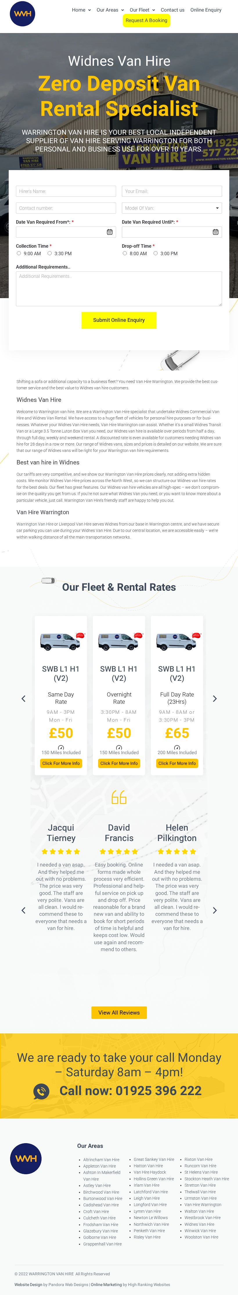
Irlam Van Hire (146, 1185)
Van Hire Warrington (203, 1204)
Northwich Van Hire (151, 1224)
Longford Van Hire (150, 1204)
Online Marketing (106, 1285)
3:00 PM (169, 253)
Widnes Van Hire (199, 1224)
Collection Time (34, 246)
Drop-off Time (138, 246)
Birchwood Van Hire (101, 1192)
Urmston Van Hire (201, 1198)
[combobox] (172, 208)
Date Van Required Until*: (150, 222)
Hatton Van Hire (148, 1165)
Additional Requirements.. (43, 267)
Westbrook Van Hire (203, 1217)
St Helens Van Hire (201, 1172)
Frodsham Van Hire (100, 1224)
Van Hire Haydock (150, 1172)
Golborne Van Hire (99, 1237)
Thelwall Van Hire (200, 1192)
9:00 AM (32, 253)
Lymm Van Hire (147, 1211)
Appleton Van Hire (99, 1166)
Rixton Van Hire (198, 1159)
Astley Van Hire (97, 1185)
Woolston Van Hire (201, 1237)
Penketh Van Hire (149, 1230)
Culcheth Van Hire (99, 1218)
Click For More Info (61, 763)
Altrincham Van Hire (101, 1159)
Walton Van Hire (199, 1211)
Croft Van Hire (96, 1211)
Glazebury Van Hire (100, 1231)
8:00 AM (138, 253)
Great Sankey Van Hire (154, 1159)
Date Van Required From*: (45, 222)
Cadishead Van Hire (101, 1205)
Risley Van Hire (147, 1237)
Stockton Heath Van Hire (207, 1179)
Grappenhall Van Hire (102, 1244)
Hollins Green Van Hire (154, 1179)
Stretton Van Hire (200, 1185)
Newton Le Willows (151, 1217)
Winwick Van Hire (200, 1230)
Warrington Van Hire (35, 524)
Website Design (28, 1285)
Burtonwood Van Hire (102, 1198)
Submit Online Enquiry (119, 320)
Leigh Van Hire (147, 1198)
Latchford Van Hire (151, 1192)
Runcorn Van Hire (200, 1165)
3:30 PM (63, 253)
